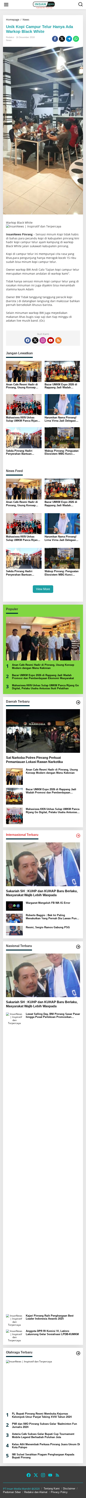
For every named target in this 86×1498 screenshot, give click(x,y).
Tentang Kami (52, 1488)
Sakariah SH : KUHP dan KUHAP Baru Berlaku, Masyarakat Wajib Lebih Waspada (42, 893)
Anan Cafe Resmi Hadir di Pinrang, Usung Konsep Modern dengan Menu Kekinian (22, 386)
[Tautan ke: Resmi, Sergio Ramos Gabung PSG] (14, 930)
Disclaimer (69, 1488)
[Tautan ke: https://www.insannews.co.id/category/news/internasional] (78, 835)
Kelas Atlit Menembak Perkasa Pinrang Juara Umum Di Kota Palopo (46, 1446)
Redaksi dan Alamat (35, 1492)
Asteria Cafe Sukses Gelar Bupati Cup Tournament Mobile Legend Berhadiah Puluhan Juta (43, 1435)
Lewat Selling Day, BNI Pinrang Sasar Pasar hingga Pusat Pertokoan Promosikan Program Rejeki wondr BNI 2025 (53, 1015)
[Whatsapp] (76, 39)
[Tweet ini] (62, 39)
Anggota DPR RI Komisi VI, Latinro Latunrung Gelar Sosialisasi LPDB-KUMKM (52, 1333)
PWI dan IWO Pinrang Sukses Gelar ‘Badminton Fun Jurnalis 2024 (44, 1425)
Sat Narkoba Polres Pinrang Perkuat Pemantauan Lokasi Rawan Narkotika (34, 760)
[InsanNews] (44, 4)
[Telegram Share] (69, 39)
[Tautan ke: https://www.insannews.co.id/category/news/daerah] (78, 702)
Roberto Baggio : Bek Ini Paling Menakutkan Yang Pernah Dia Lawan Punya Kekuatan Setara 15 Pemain (52, 917)
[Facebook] (27, 340)
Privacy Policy (59, 1492)
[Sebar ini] (55, 39)
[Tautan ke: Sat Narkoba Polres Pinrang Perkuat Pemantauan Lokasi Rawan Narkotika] (43, 731)
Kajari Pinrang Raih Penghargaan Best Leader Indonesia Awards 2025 (49, 1317)
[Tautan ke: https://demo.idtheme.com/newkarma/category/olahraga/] (78, 1353)
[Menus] (6, 4)
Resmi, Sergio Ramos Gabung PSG (48, 927)
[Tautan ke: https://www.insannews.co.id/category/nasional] (78, 946)
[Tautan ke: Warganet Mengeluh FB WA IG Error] (14, 906)
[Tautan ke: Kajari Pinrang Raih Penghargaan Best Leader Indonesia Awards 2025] (14, 1320)
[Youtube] (50, 340)
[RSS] (58, 340)
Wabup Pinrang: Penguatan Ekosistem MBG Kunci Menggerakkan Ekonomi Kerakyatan (62, 452)
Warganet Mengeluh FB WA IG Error (48, 902)
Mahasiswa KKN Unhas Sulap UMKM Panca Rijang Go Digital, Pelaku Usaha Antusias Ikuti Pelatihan (22, 419)
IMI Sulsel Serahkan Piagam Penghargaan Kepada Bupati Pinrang (43, 1456)
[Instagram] (43, 340)
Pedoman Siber (12, 1492)
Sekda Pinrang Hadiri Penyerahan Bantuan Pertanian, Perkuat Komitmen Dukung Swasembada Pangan (19, 452)
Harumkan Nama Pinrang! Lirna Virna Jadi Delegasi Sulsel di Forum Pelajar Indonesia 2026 (60, 419)
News (9, 40)
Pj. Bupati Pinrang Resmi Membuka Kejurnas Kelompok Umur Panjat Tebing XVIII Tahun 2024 (42, 1415)
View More (43, 589)
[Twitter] (35, 340)
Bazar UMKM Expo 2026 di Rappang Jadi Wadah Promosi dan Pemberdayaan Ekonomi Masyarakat (62, 386)
